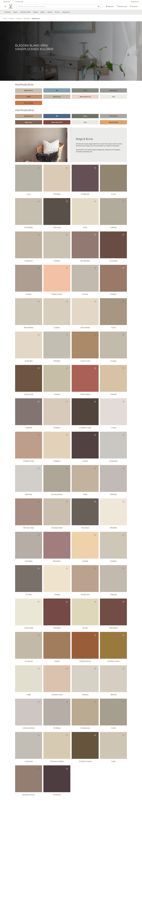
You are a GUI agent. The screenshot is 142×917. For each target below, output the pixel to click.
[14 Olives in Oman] (113, 645)
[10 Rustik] (113, 278)
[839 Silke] (113, 478)
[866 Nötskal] (113, 612)
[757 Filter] (28, 578)
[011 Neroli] (56, 411)
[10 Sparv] (56, 311)
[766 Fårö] (113, 678)
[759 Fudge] (56, 612)
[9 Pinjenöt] (56, 345)
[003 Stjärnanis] (85, 244)
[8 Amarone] (56, 778)
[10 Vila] (113, 311)
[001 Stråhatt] (28, 211)
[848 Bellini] (113, 511)
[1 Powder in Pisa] (56, 678)
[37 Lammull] (28, 645)
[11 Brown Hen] (28, 378)
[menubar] (37, 12)
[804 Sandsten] (28, 311)
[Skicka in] (98, 6)
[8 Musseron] (28, 244)
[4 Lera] (113, 178)
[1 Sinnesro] (85, 678)
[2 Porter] (85, 445)
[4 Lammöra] (28, 745)
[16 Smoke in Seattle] (56, 745)
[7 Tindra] (113, 411)
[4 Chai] (113, 712)
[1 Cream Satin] (28, 612)
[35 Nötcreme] (85, 578)
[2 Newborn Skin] (28, 445)
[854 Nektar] (56, 545)
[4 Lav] (28, 178)
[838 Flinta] (28, 478)
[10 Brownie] (56, 211)
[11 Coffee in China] (85, 411)
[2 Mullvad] (28, 411)
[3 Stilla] (28, 678)
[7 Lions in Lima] (85, 345)
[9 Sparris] (56, 378)
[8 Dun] (85, 211)
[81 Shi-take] (28, 345)
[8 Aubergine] (85, 178)
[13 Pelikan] (113, 545)
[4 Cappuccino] (85, 712)
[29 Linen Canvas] (56, 478)
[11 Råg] (85, 478)
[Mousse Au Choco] (28, 778)
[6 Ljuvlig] (85, 278)
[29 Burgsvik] (113, 445)
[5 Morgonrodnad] (28, 712)
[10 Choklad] (113, 244)
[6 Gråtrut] (56, 244)
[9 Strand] (113, 378)
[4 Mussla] (113, 211)
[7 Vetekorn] (56, 445)
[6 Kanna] (28, 278)
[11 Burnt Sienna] (85, 378)
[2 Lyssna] (113, 345)
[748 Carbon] (85, 511)
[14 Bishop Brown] (85, 645)
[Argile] (113, 745)
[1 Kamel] (56, 645)
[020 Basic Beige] (56, 511)
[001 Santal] (56, 178)
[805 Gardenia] (85, 311)
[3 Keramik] (113, 578)
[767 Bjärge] (56, 712)
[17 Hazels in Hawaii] (85, 745)
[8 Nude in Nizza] (56, 278)
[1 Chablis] (56, 578)
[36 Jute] (85, 612)
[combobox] (58, 6)
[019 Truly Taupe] (28, 511)
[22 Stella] (85, 545)
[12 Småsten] (28, 545)
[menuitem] (7, 12)
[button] (28, 90)
